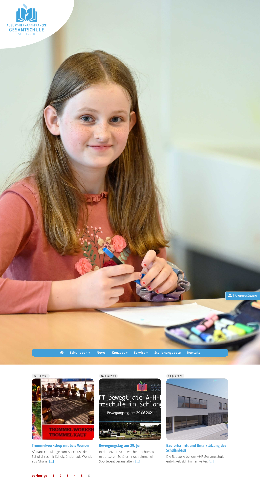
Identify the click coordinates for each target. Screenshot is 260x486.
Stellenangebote (167, 352)
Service (139, 352)
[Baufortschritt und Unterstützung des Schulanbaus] (197, 409)
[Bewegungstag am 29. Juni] (130, 409)
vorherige (39, 475)
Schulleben (79, 352)
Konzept (118, 352)
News (101, 352)
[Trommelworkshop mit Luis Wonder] (63, 409)
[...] (51, 461)
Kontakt (193, 352)
